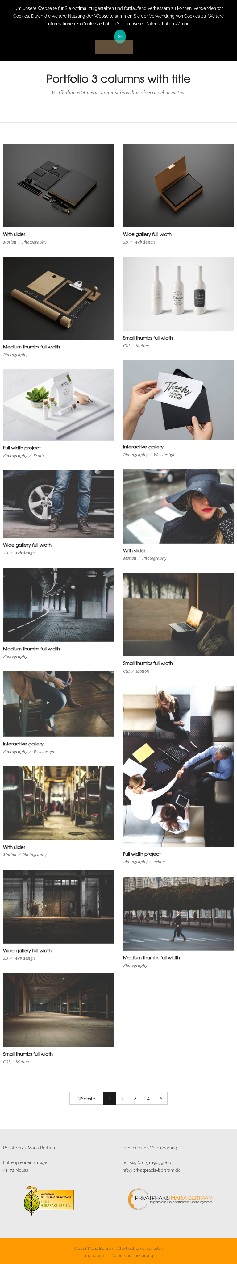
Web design (144, 242)
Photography (34, 242)
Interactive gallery (143, 446)
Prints (39, 455)
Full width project (22, 447)
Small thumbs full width (148, 337)
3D (125, 242)
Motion (9, 242)
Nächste (86, 1098)
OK (120, 36)
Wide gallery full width (147, 234)
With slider (14, 234)
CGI (126, 345)
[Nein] (114, 47)
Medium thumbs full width (31, 346)
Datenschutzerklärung (132, 1255)
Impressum (94, 1255)
